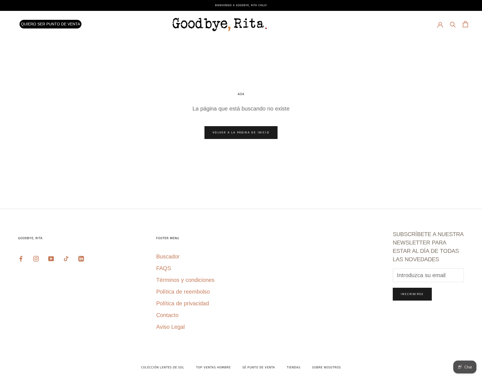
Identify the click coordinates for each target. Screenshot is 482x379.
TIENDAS (293, 367)
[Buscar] (453, 24)
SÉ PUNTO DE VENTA (258, 367)
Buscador (168, 256)
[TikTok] (66, 258)
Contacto (167, 315)
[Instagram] (36, 258)
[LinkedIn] (81, 258)
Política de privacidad (182, 303)
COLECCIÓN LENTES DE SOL (162, 367)
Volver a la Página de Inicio (241, 132)
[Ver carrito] (465, 24)
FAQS (163, 268)
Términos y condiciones (185, 280)
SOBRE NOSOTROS (326, 367)
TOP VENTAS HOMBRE (213, 367)
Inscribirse (412, 294)
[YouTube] (51, 258)
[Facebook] (21, 258)
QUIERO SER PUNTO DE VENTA (50, 24)
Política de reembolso (183, 292)
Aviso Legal (170, 327)
